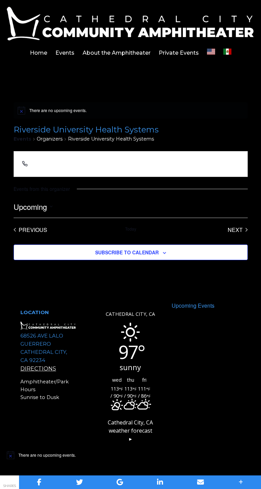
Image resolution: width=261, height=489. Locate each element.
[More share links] (241, 482)
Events (64, 53)
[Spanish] (227, 53)
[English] (211, 53)
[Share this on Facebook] (39, 482)
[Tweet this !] (79, 482)
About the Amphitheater (117, 53)
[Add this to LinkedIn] (160, 482)
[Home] (130, 23)
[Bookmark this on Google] (120, 482)
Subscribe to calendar (127, 252)
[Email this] (200, 482)
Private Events (179, 53)
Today (130, 229)
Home (38, 53)
